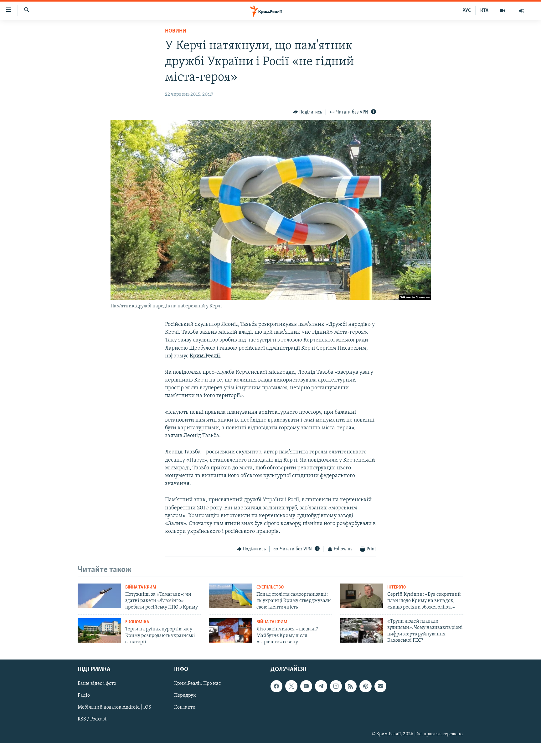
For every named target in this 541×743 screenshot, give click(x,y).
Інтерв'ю (396, 587)
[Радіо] (521, 10)
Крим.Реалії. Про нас (197, 683)
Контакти (185, 707)
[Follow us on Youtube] (306, 686)
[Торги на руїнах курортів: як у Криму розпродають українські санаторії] (99, 630)
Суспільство (270, 587)
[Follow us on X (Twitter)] (291, 686)
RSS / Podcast (92, 719)
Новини (175, 31)
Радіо (84, 695)
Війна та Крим (140, 587)
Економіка (137, 622)
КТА (484, 10)
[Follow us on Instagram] (336, 686)
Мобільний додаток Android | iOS (114, 707)
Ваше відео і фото (97, 683)
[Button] (307, 112)
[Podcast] (365, 686)
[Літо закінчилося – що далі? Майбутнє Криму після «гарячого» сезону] (230, 630)
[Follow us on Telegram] (321, 686)
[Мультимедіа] (502, 10)
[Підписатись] (380, 686)
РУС (466, 10)
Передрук (185, 695)
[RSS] (351, 686)
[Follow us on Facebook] (276, 686)
